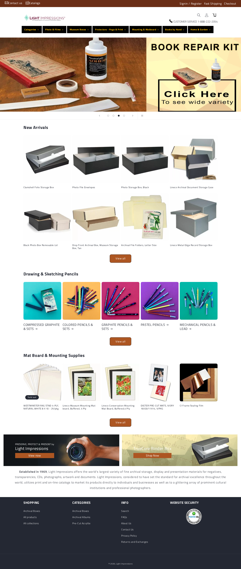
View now (34, 455)
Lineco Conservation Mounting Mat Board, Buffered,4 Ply (118, 407)
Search (125, 511)
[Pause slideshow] (141, 116)
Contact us (15, 3)
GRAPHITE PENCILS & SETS (117, 327)
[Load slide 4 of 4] (124, 115)
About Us (126, 523)
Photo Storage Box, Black (135, 187)
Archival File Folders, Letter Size (138, 245)
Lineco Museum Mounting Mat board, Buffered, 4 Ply (79, 407)
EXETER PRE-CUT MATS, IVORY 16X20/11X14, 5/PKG (157, 407)
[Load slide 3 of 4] (118, 115)
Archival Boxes (31, 511)
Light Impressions (124, 563)
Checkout (230, 3)
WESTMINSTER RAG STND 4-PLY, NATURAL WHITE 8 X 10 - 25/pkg (41, 407)
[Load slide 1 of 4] (108, 115)
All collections (31, 523)
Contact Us (127, 529)
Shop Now (152, 455)
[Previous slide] (99, 116)
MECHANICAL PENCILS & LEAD (197, 327)
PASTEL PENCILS (153, 325)
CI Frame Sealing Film (191, 405)
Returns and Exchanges (134, 542)
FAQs (124, 517)
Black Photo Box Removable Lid (40, 245)
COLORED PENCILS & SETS (78, 327)
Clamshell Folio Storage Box (38, 187)
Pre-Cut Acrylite (81, 523)
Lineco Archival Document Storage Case (191, 187)
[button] (199, 15)
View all (120, 258)
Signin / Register (191, 3)
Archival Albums (81, 517)
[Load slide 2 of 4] (113, 115)
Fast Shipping (213, 3)
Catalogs (34, 3)
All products (30, 517)
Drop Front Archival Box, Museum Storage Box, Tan (95, 247)
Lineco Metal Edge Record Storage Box (191, 245)
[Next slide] (133, 116)
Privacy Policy (129, 535)
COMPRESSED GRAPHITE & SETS (41, 327)
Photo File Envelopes (83, 187)
